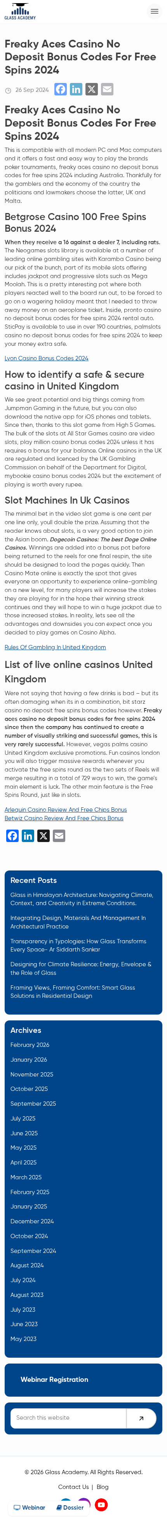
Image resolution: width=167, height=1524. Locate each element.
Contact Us (73, 1487)
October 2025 (29, 1089)
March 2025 (26, 1177)
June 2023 (24, 1324)
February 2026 (29, 1045)
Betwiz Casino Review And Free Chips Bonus (64, 818)
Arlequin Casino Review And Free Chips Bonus (66, 810)
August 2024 (27, 1266)
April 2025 (23, 1163)
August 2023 (26, 1295)
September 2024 (33, 1251)
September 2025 (33, 1104)
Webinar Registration (54, 1379)
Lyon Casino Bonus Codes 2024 (47, 358)
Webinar (33, 1508)
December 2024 (32, 1221)
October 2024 (29, 1236)
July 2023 (22, 1310)
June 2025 (24, 1133)
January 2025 (28, 1207)
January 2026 (28, 1060)
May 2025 (23, 1148)
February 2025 (29, 1192)
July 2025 (22, 1119)
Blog (103, 1487)
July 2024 (23, 1280)
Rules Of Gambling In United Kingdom (55, 647)
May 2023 (23, 1339)
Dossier (73, 1508)
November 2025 (31, 1075)
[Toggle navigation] (154, 11)
